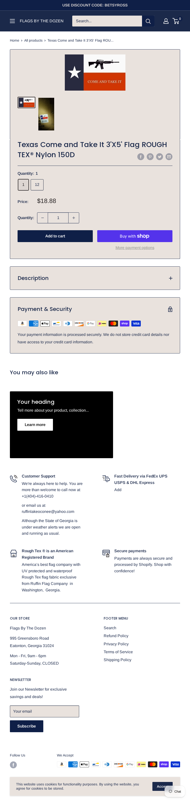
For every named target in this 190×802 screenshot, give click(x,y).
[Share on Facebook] (140, 156)
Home (14, 40)
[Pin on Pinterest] (150, 156)
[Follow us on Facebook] (13, 764)
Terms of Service (118, 652)
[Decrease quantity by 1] (42, 218)
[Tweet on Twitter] (159, 156)
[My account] (166, 21)
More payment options (135, 248)
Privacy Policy (116, 644)
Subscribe (26, 726)
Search (110, 628)
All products (33, 40)
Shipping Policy (117, 660)
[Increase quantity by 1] (74, 218)
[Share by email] (169, 156)
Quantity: (26, 218)
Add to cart (55, 236)
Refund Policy (116, 636)
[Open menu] (12, 21)
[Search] (148, 21)
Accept (162, 786)
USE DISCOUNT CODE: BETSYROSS (95, 5)
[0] (176, 21)
